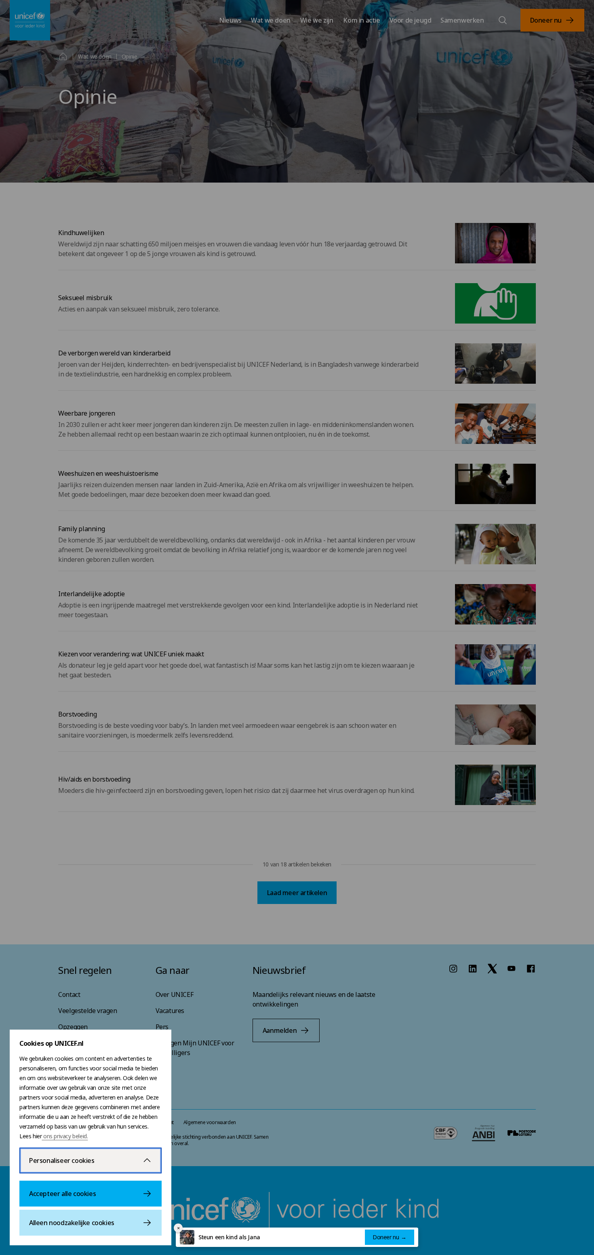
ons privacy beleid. (65, 1136)
